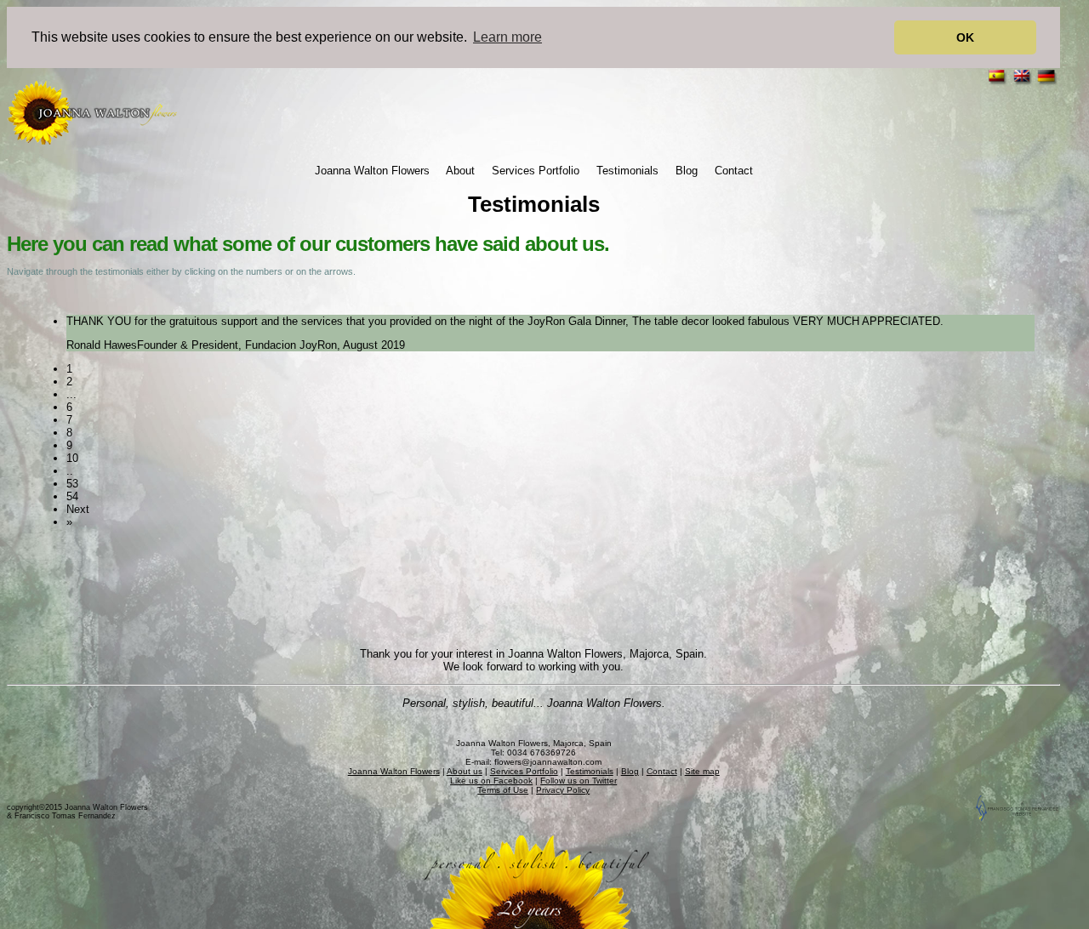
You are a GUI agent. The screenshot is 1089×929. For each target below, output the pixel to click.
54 (72, 496)
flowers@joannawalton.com (548, 762)
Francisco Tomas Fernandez (65, 816)
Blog (687, 170)
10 (72, 458)
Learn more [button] (507, 37)
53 (72, 483)
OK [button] (965, 37)
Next (77, 509)
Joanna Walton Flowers (372, 170)
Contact (734, 170)
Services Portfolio (535, 170)
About (460, 170)
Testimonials (627, 170)
